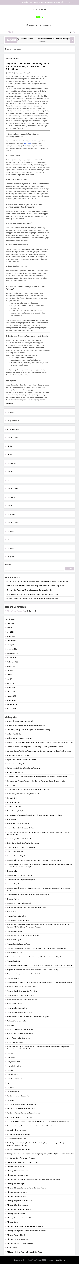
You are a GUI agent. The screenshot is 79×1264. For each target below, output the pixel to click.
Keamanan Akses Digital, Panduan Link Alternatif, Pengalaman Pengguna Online (34, 860)
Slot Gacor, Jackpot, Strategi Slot (18, 1096)
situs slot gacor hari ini (15, 1079)
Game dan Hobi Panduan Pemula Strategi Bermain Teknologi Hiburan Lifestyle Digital (36, 781)
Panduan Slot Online (13, 961)
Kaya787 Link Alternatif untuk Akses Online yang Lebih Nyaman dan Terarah (37, 2)
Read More (9, 403)
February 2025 (11, 692)
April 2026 (10, 632)
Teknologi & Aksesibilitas (15, 1167)
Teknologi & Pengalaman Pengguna (19, 1209)
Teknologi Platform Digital (16, 1235)
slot (8, 480)
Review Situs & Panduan (15, 1042)
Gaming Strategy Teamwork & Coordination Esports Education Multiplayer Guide (34, 815)
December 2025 (12, 649)
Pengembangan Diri (13, 978)
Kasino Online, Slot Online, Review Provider (21, 847)
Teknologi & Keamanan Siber (16, 1196)
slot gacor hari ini (13, 421)
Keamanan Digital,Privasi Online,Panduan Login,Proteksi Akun (28, 895)
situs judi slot (11, 1057)
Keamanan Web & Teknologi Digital (19, 903)
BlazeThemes (60, 1260)
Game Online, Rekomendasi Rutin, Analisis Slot (23, 794)
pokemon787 (11, 1025)
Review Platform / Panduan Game (18, 1038)
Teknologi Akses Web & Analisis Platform (21, 1218)
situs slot (10, 472)
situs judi (10, 1053)
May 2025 (10, 679)
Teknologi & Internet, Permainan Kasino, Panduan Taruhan (26, 1188)
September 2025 (12, 662)
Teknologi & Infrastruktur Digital (17, 1175)
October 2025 (11, 658)
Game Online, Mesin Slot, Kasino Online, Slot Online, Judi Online (28, 790)
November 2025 (12, 653)
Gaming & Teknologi (13, 802)
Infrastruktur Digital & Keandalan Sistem (20, 828)
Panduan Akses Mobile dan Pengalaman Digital (23, 935)
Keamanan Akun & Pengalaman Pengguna (21, 880)
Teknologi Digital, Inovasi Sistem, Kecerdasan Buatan (25, 1226)
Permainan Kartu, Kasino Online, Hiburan (20, 995)
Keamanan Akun (12, 871)
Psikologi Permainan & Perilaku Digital (20, 1029)
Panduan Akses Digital (14, 931)
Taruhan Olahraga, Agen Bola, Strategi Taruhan (22, 1162)
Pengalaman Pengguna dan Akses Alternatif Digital (24, 974)
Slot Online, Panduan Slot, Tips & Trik (19, 1117)
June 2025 (10, 675)
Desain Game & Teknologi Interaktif (19, 755)
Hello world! (31, 611)
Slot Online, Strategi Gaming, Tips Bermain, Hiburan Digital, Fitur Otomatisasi (33, 1126)
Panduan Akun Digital (14, 940)
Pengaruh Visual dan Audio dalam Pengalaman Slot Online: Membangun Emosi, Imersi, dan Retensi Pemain (27, 66)
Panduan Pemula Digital (15, 952)
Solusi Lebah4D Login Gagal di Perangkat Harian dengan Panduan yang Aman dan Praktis (37, 581)
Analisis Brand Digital (14, 734)
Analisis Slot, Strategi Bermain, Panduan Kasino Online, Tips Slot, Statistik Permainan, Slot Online (40, 742)
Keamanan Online (13, 899)
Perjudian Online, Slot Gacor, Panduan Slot (21, 987)
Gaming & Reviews (13, 798)
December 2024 (12, 700)
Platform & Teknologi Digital (16, 1021)
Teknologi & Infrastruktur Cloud (17, 1171)
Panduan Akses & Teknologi (16, 916)
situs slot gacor (12, 438)
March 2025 (11, 687)
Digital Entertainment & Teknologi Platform (21, 760)
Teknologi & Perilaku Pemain (16, 1214)
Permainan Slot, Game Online (17, 1008)
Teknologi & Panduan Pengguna (17, 1205)
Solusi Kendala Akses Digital (16, 1139)
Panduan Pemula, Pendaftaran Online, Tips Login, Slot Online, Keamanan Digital (34, 957)
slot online (27, 143)
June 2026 (10, 623)
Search (8, 565)
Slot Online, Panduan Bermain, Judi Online (21, 1109)
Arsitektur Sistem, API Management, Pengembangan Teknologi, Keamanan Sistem (35, 747)
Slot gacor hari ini (13, 429)
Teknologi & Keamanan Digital (17, 1192)
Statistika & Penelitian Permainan (18, 1149)
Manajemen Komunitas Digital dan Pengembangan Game (26, 908)
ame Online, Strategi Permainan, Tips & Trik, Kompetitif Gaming (28, 730)
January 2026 (11, 645)
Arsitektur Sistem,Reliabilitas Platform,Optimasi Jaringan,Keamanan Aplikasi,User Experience (39, 751)
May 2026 (10, 628)
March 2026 (11, 636)
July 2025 (10, 670)
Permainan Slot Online (14, 1004)
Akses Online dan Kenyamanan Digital (20, 721)
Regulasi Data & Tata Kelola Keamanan (20, 1034)
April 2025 (10, 683)
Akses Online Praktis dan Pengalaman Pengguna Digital (26, 725)
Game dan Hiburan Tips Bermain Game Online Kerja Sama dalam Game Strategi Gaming (37, 777)
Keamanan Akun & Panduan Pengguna (20, 875)
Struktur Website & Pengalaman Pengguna (21, 1158)
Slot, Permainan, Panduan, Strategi (18, 1134)
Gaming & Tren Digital (14, 807)
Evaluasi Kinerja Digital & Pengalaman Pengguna (23, 768)
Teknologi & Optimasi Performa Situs (19, 1201)
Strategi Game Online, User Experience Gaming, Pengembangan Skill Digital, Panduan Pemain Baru (40, 1154)
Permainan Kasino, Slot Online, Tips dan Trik (22, 1000)
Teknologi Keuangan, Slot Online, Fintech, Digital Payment (26, 1231)
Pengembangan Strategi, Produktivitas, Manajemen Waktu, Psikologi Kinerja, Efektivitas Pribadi (39, 982)
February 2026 (11, 641)
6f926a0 (10, 73)
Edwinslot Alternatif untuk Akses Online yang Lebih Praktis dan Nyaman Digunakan (35, 586)
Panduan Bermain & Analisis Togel (18, 944)
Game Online (11, 785)
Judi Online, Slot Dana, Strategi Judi (19, 839)
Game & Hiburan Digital (15, 772)
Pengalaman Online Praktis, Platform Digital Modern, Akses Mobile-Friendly (32, 970)
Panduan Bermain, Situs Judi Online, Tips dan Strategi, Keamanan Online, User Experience (37, 948)
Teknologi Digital (12, 1222)
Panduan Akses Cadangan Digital (18, 920)
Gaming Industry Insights (15, 811)
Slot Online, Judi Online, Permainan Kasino (21, 1104)
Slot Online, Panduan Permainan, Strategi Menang (23, 1113)
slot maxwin (11, 514)
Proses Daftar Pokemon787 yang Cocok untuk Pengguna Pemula (29, 590)
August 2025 (11, 666)
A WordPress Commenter (16, 611)
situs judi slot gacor (13, 1062)
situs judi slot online (14, 1066)
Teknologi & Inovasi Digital (16, 1184)
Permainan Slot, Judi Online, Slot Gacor (20, 1012)
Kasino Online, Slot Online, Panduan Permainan (23, 843)
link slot (9, 446)
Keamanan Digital (13, 884)
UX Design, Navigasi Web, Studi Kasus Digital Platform (25, 1252)
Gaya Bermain (11, 819)
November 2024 (12, 705)
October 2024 (11, 709)
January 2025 (11, 696)
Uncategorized (12, 1248)
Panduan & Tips (12, 912)
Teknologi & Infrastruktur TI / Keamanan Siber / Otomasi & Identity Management (34, 1179)
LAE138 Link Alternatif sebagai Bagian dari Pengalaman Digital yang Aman (32, 599)
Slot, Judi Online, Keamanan (16, 1130)
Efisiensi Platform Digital (15, 764)
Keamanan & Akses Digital (16, 856)
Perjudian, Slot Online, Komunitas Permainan (22, 991)
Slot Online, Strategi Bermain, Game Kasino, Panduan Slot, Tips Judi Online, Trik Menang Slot (38, 1121)
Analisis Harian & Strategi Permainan (19, 738)
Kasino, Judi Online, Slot (15, 852)
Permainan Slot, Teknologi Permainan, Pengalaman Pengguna (28, 1017)
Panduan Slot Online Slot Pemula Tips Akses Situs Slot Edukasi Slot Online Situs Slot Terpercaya (40, 965)
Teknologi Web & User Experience (18, 1239)
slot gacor (10, 412)
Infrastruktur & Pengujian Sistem (18, 824)
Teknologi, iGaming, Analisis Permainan (20, 1243)
